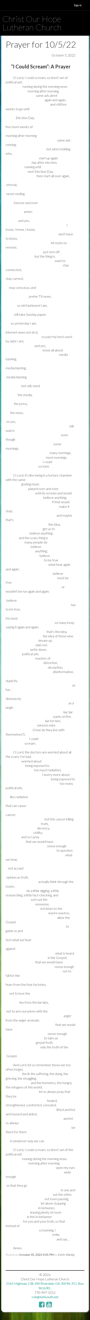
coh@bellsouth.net (45, 1297)
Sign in (78, 5)
